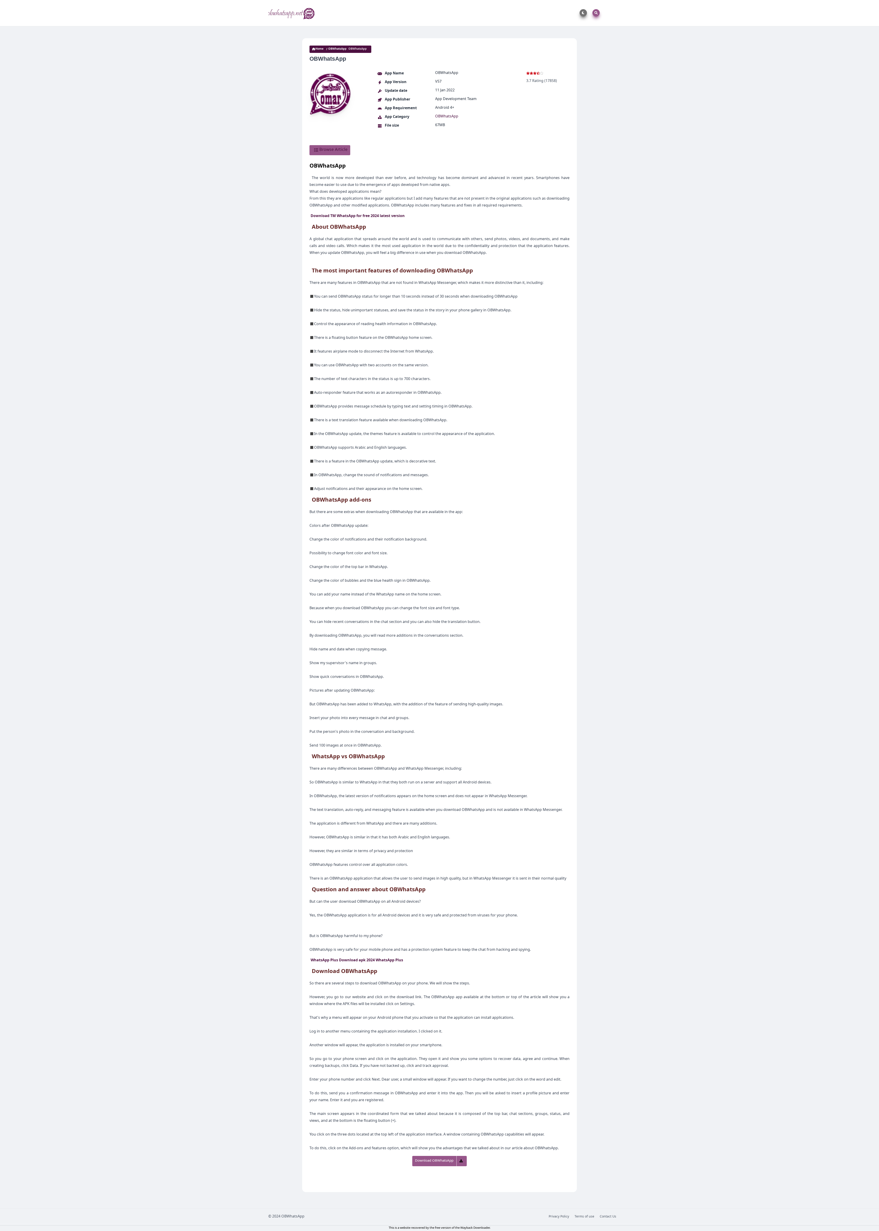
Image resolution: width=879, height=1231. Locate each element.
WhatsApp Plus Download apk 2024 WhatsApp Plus (357, 961)
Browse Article (332, 150)
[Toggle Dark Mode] (582, 13)
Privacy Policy (559, 1217)
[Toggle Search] (595, 13)
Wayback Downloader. (475, 1228)
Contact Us (608, 1217)
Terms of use (584, 1217)
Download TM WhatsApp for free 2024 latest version (358, 216)
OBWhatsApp (337, 49)
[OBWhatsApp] (291, 13)
